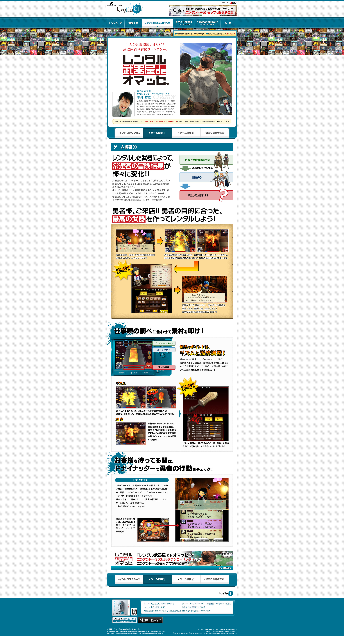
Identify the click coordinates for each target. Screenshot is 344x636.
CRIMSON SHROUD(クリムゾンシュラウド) (207, 23)
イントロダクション (128, 133)
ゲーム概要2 (186, 133)
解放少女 (133, 23)
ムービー (228, 23)
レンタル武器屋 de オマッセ (157, 23)
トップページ (115, 23)
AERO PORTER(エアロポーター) (183, 23)
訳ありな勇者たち (215, 133)
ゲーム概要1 (157, 133)
